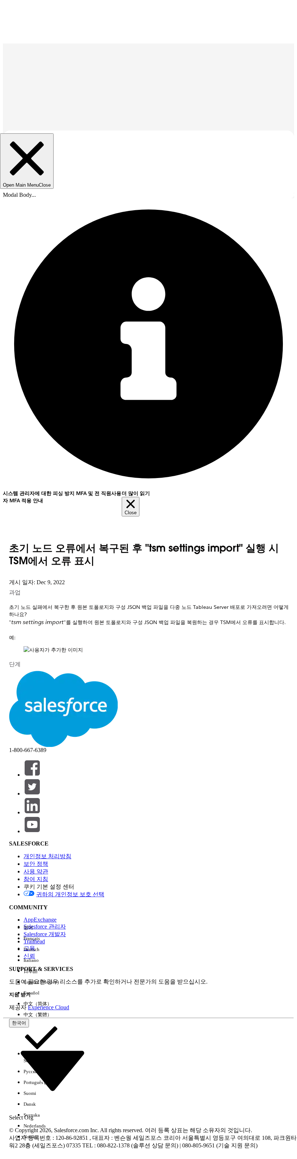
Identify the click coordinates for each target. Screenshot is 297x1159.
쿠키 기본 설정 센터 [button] (49, 887)
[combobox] (52, 1070)
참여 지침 (36, 879)
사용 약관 (36, 871)
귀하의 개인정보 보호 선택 (70, 894)
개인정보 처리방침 (47, 856)
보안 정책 (36, 864)
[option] (41, 927)
